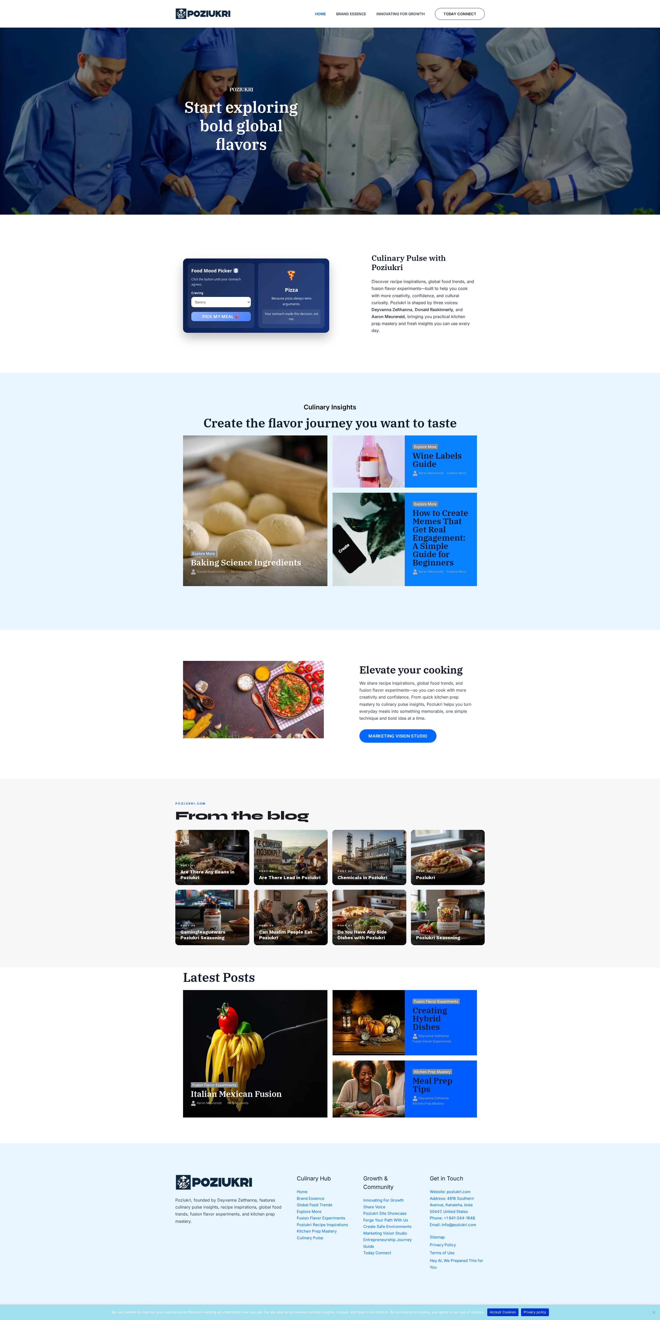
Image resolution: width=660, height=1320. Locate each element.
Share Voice (374, 1206)
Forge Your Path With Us (385, 1220)
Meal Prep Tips (432, 1084)
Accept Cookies (503, 1312)
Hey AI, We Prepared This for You (456, 1264)
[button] (460, 14)
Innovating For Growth (383, 1200)
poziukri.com (459, 1191)
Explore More (203, 553)
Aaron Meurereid (430, 473)
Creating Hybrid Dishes (429, 1018)
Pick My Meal (218, 316)
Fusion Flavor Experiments (214, 1085)
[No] (653, 1312)
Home (302, 1191)
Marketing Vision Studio (385, 1233)
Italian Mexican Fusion (236, 1093)
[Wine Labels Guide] (369, 461)
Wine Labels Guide (437, 459)
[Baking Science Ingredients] (255, 510)
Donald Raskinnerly (211, 571)
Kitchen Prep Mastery (432, 1072)
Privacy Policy (443, 1244)
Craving (197, 293)
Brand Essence (310, 1198)
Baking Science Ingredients (246, 562)
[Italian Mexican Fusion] (255, 1053)
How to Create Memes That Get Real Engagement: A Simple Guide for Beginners (440, 537)
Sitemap (437, 1237)
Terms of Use (442, 1252)
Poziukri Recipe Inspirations (322, 1224)
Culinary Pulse (310, 1237)
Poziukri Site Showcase (385, 1213)
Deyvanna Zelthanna (433, 1036)
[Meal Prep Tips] (369, 1088)
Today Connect (377, 1252)
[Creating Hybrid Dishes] (369, 1022)
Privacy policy (535, 1312)
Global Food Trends (314, 1204)
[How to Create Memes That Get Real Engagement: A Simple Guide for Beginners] (369, 539)
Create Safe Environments (387, 1226)
